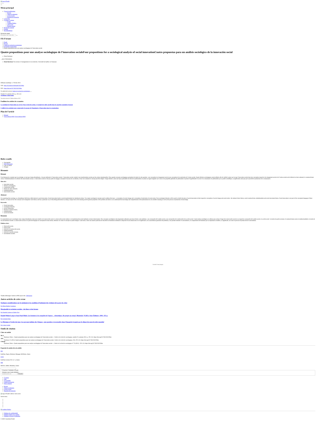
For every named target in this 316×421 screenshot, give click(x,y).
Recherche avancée (9, 27)
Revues (9, 13)
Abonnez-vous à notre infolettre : (10, 372)
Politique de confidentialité (11, 413)
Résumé (6, 115)
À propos (11, 20)
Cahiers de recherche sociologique (13, 45)
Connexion (7, 18)
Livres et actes (11, 15)
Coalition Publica (11, 23)
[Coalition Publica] (6, 409)
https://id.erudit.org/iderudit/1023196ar (14, 85)
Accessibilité (7, 380)
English (6, 29)
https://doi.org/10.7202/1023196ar (13, 88)
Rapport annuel (11, 26)
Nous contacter (8, 383)
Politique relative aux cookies (11, 414)
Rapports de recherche (13, 17)
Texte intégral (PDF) (9, 116)
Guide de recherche (9, 382)
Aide (5, 379)
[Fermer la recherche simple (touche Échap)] (3, 3)
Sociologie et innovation (10, 46)
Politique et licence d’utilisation (12, 416)
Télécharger (29, 295)
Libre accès (10, 24)
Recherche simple (5, 33)
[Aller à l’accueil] (5, 1)
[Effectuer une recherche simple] (1, 3)
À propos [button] (6, 20)
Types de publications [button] (9, 11)
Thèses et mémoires (12, 14)
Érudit (8, 21)
